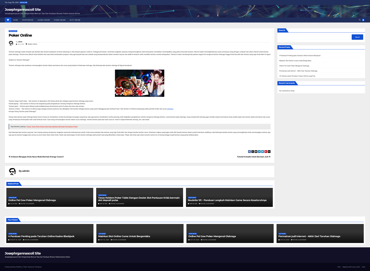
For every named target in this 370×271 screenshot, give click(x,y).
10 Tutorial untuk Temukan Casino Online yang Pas (297, 76)
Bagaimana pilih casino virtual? (351, 267)
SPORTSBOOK (27, 20)
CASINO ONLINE (43, 20)
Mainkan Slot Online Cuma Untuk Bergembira (295, 60)
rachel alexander (27, 203)
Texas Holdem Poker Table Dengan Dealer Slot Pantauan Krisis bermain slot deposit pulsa (139, 199)
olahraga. (170, 109)
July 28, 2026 (195, 239)
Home (339, 267)
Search (282, 30)
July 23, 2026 (285, 239)
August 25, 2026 (16, 239)
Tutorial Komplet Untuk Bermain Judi (253, 157)
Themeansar (38, 267)
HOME (15, 20)
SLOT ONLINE (75, 20)
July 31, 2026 (104, 239)
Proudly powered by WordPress (14, 267)
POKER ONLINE (59, 20)
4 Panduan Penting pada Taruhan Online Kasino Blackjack (300, 55)
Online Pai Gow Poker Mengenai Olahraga (32, 200)
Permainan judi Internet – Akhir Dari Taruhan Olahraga (298, 71)
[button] (360, 20)
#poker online (32, 44)
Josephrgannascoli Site (23, 10)
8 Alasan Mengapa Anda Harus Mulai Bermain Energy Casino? (37, 157)
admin (20, 42)
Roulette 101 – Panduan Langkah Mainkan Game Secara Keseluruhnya (227, 200)
